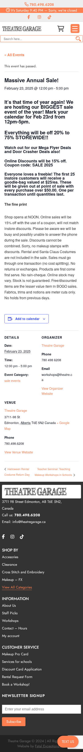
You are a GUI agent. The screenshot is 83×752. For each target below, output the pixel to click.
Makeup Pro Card (15, 654)
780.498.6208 (41, 4)
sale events (12, 380)
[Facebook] (28, 17)
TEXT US (68, 741)
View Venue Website (18, 452)
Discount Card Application (22, 669)
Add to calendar (27, 318)
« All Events (14, 54)
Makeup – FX (12, 579)
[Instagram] (39, 17)
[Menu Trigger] (75, 28)
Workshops (10, 620)
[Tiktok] (49, 17)
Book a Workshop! (16, 684)
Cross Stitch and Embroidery (23, 572)
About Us (9, 605)
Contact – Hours (14, 628)
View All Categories (17, 587)
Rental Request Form (17, 676)
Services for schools (17, 661)
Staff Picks (9, 613)
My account (10, 635)
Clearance (9, 564)
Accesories (10, 556)
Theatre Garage (15, 410)
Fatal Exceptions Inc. (50, 746)
